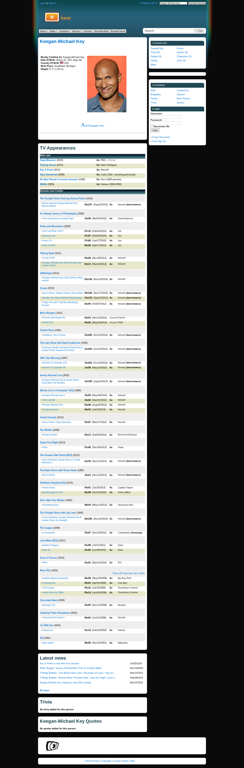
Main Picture (183, 98)
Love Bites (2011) (49, 540)
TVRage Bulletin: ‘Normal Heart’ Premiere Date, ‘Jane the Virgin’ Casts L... (78, 677)
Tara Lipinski (49, 400)
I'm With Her (46, 625)
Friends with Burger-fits (54, 317)
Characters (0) (184, 56)
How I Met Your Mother (52, 500)
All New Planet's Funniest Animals (59, 179)
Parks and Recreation (51, 226)
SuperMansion (48, 160)
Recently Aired (101, 31)
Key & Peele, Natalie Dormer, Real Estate (63, 293)
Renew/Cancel (118, 31)
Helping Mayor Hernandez (56, 578)
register (52, 3)
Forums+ (88, 31)
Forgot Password (161, 137)
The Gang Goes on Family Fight (58, 218)
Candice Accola (50, 409)
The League (46, 527)
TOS (87, 761)
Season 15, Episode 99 (54, 367)
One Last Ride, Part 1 (53, 231)
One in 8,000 (49, 245)
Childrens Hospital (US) (53, 482)
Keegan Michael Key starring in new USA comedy (65, 682)
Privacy (95, 761)
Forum (180, 48)
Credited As (183, 90)
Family (154, 60)
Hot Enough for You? (53, 492)
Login (42, 3)
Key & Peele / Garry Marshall (57, 422)
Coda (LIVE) (49, 258)
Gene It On (48, 322)
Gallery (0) (156, 56)
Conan (43, 288)
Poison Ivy (48, 630)
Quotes (180, 102)
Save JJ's (47, 240)
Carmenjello (49, 532)
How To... (47, 550)
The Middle (46, 430)
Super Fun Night (49, 442)
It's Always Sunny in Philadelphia (58, 213)
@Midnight (46, 273)
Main (153, 90)
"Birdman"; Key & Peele (54, 335)
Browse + (77, 31)
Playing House (48, 165)
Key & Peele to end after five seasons (59, 663)
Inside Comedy (48, 417)
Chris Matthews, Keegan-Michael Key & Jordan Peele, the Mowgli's (61, 519)
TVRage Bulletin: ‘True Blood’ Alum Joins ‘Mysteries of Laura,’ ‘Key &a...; (78, 673)
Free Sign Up (159, 141)
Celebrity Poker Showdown (55, 613)
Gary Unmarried (48, 174)
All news (44, 690)
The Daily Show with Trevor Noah (58, 470)
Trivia (153, 102)
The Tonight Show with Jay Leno (58, 512)
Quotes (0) (182, 52)
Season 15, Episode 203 (55, 362)
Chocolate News (49, 600)
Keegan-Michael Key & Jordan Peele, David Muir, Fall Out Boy (60, 381)
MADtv (43, 184)
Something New (50, 505)
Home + (44, 31)
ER (41, 638)
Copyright (106, 761)
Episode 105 (49, 605)
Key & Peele (46, 169)
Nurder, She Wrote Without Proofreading (62, 298)
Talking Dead (47, 253)
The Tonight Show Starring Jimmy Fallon (63, 198)
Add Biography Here (92, 125)
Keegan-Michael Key (62, 41)
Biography (156, 94)
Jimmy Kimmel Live (51, 375)
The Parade (48, 588)
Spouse (181, 94)
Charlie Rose (47, 330)
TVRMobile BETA (148, 3)
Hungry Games (50, 434)
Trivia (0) (155, 52)
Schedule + (64, 31)
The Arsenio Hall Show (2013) (56, 455)
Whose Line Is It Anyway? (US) (57, 390)
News (153, 64)
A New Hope (49, 487)
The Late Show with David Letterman (60, 342)
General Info (157, 48)
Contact (117, 761)
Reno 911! (45, 570)
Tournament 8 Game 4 (53, 617)
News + (53, 31)
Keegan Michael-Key (53, 405)
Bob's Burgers (48, 313)
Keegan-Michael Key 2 (54, 395)
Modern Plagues (51, 545)
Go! (200, 31)
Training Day (49, 583)
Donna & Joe (49, 236)
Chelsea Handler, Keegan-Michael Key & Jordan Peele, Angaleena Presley (62, 349)
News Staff (129, 761)
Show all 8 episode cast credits (129, 573)
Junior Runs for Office (53, 592)
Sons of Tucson (48, 557)
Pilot (45, 447)
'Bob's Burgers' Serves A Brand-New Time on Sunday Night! (70, 668)
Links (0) (181, 60)
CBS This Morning (50, 358)
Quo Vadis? (48, 643)
